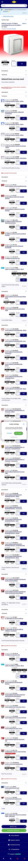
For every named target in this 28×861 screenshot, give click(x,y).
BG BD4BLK (16, 555)
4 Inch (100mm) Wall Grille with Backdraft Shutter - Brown (13, 532)
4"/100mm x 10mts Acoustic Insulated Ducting (15, 234)
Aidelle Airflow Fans (8, 16)
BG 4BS (15, 681)
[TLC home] (14, 1)
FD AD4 (15, 232)
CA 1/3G (15, 813)
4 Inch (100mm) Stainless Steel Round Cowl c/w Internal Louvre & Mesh (15, 592)
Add (22, 63)
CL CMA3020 (16, 144)
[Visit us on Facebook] (3, 858)
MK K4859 (15, 123)
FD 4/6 (14, 195)
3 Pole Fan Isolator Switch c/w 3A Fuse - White (15, 146)
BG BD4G (15, 518)
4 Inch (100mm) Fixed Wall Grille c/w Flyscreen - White (14, 411)
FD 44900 (15, 716)
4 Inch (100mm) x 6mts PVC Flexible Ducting (14, 197)
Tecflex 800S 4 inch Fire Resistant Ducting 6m (14, 246)
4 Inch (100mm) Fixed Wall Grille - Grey (15, 341)
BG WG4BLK (16, 387)
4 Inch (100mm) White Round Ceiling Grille (15, 309)
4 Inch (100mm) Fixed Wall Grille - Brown (14, 365)
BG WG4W (16, 329)
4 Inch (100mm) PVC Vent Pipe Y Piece (15, 707)
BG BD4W (15, 493)
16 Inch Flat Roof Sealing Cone (13, 799)
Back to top (13, 826)
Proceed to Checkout (13, 830)
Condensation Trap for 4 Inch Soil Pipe (15, 751)
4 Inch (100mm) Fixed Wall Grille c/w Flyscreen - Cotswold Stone (14, 448)
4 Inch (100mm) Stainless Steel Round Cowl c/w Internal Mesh (15, 580)
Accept (19, 433)
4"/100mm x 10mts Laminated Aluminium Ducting (13, 222)
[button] (24, 424)
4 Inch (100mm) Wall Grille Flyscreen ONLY (14, 472)
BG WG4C (15, 375)
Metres (17, 818)
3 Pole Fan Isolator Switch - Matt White (15, 158)
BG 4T (14, 727)
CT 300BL (15, 268)
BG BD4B (15, 530)
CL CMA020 (16, 134)
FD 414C (15, 693)
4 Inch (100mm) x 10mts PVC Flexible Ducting (15, 210)
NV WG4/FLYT (17, 458)
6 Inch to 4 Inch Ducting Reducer (14, 764)
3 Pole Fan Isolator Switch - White (14, 101)
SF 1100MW (16, 157)
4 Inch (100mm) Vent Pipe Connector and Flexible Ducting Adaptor (15, 695)
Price (4, 60)
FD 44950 (15, 705)
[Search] (25, 5)
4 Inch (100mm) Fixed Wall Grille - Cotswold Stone (14, 377)
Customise (9, 433)
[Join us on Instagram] (24, 858)
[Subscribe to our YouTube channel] (17, 858)
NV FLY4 (15, 470)
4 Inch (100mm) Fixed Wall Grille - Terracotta (14, 352)
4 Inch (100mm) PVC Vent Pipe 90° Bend (15, 718)
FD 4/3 (14, 185)
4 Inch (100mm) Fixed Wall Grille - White (15, 330)
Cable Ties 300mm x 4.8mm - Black (14, 269)
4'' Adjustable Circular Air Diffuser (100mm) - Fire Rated (14, 630)
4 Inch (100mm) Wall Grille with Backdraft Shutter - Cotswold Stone (15, 544)
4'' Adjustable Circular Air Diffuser (14, 618)
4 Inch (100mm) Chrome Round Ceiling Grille (15, 297)
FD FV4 (15, 628)
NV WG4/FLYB (17, 421)
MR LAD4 (15, 220)
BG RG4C (15, 295)
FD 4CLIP (15, 257)
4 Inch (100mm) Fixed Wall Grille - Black (15, 389)
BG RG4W (15, 307)
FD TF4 (15, 245)
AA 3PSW (15, 100)
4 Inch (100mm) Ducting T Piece (13, 728)
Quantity (13, 60)
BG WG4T (15, 350)
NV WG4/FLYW (17, 409)
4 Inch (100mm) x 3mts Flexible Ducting (15, 186)
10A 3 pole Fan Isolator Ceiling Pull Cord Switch (14, 112)
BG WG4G (15, 340)
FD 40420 (15, 738)
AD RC (14, 786)
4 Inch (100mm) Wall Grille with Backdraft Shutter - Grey (13, 520)
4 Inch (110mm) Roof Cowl (12, 788)
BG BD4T (15, 506)
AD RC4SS (15, 590)
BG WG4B (15, 363)
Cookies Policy (14, 437)
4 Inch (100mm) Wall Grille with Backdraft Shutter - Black (13, 557)
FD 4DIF (15, 617)
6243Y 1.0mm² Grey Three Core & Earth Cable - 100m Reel (15, 815)
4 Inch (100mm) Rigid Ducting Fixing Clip (14, 740)
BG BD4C (15, 542)
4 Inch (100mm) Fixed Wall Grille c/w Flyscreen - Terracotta (14, 460)
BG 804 (15, 111)
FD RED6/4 (16, 763)
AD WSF (15, 797)
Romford (5, 11)
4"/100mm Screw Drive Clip (12, 258)
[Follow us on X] (10, 858)
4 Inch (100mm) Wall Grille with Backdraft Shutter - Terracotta (13, 507)
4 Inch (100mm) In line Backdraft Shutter (13, 683)
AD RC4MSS (16, 578)
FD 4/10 (15, 208)
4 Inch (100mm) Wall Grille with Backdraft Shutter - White (13, 495)
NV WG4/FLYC (17, 446)
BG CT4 (15, 750)
